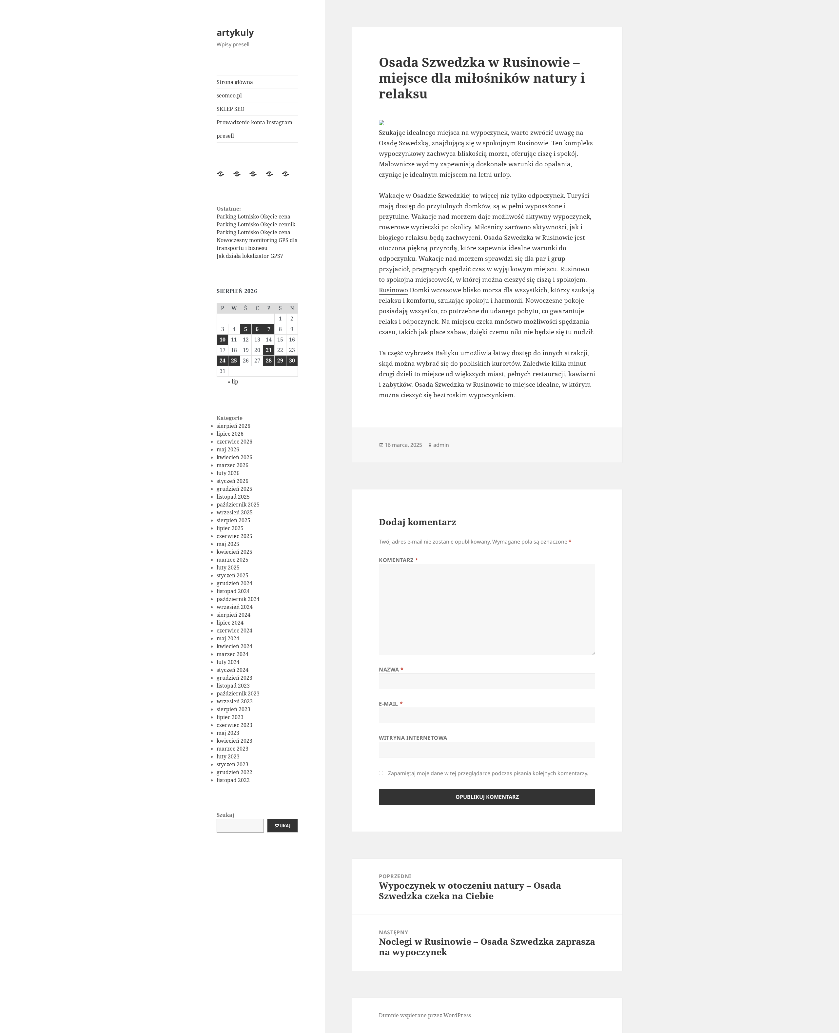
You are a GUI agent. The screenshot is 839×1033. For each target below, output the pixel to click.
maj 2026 (228, 449)
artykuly (235, 32)
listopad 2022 (233, 780)
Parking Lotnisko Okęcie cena (253, 216)
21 (269, 350)
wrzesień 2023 (235, 701)
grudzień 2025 (234, 488)
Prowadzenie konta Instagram (254, 122)
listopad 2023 (233, 685)
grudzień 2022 (234, 772)
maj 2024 (228, 638)
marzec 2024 (232, 654)
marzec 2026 (232, 465)
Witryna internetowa (413, 737)
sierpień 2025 (233, 520)
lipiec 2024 (230, 622)
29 (280, 360)
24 (222, 360)
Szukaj (225, 814)
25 (234, 360)
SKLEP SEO (230, 109)
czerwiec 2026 (234, 441)
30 (292, 360)
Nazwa (391, 669)
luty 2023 (228, 756)
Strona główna (235, 82)
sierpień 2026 (233, 425)
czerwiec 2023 (234, 725)
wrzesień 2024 (235, 606)
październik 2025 (238, 504)
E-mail (391, 703)
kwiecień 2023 (234, 740)
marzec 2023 (232, 748)
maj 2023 (228, 732)
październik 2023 (238, 693)
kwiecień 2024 (234, 646)
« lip (233, 381)
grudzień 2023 (234, 677)
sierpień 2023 (233, 709)
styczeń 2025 (232, 575)
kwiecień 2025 (234, 551)
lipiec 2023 (230, 717)
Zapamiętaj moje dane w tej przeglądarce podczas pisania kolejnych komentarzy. (488, 773)
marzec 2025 (232, 559)
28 (269, 360)
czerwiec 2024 (234, 630)
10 (222, 339)
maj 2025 (228, 543)
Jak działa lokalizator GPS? (250, 255)
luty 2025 (228, 567)
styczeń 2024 (232, 669)
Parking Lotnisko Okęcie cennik (256, 224)
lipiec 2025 (230, 528)
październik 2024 (238, 599)
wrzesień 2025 (235, 512)
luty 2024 (228, 662)
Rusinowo (393, 290)
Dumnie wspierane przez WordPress (425, 1015)
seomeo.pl (229, 95)
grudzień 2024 (234, 583)
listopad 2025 (233, 496)
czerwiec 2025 (234, 536)
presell (225, 135)
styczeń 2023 (232, 764)
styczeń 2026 (232, 481)
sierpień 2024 (233, 614)
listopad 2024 (233, 591)
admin (441, 444)
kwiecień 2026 (234, 457)
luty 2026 (228, 473)
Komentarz (398, 560)
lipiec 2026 (230, 433)
